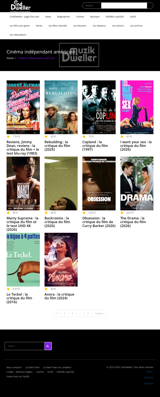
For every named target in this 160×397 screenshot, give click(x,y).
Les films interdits (58, 25)
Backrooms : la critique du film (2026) (57, 222)
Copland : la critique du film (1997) (95, 145)
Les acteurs (118, 25)
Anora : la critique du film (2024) (59, 296)
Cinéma (80, 16)
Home (10, 58)
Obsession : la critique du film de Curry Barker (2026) (98, 222)
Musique (95, 16)
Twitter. (149, 371)
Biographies (63, 16)
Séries (39, 25)
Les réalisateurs (18, 34)
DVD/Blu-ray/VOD (115, 16)
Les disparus (99, 25)
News (48, 16)
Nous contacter (14, 367)
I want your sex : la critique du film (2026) (136, 145)
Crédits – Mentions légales (19, 371)
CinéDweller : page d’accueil (24, 16)
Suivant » (99, 313)
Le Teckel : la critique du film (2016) (19, 298)
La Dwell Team (32, 367)
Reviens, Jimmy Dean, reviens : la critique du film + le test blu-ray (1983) (23, 147)
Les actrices (136, 25)
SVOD (133, 16)
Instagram (148, 383)
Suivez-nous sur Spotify (18, 376)
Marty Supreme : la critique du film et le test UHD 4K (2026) (22, 224)
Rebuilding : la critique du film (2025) (57, 145)
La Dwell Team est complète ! (57, 367)
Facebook (148, 377)
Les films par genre (20, 25)
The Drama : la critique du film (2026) (133, 222)
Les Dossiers (79, 25)
